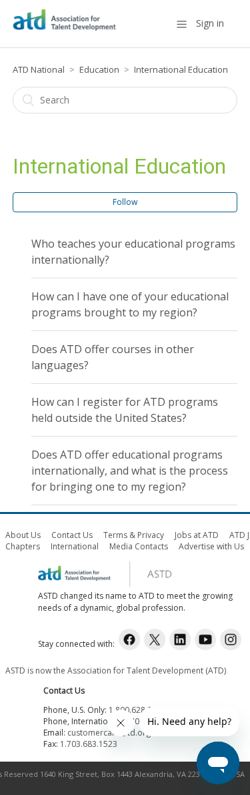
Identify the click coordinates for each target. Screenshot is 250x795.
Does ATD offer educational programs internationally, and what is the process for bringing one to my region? (129, 470)
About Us (23, 535)
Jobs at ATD (197, 535)
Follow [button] (125, 202)
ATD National (39, 69)
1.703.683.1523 (88, 744)
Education (99, 69)
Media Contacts (138, 546)
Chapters (22, 546)
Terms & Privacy (133, 535)
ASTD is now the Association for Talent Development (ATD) (115, 670)
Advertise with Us (211, 546)
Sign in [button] (210, 23)
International (75, 546)
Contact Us (72, 535)
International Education (181, 69)
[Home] (65, 30)
